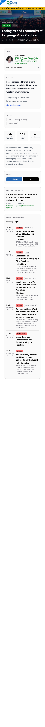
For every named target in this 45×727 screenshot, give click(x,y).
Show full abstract (13, 105)
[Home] (9, 3)
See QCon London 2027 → (34, 8)
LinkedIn (14, 179)
